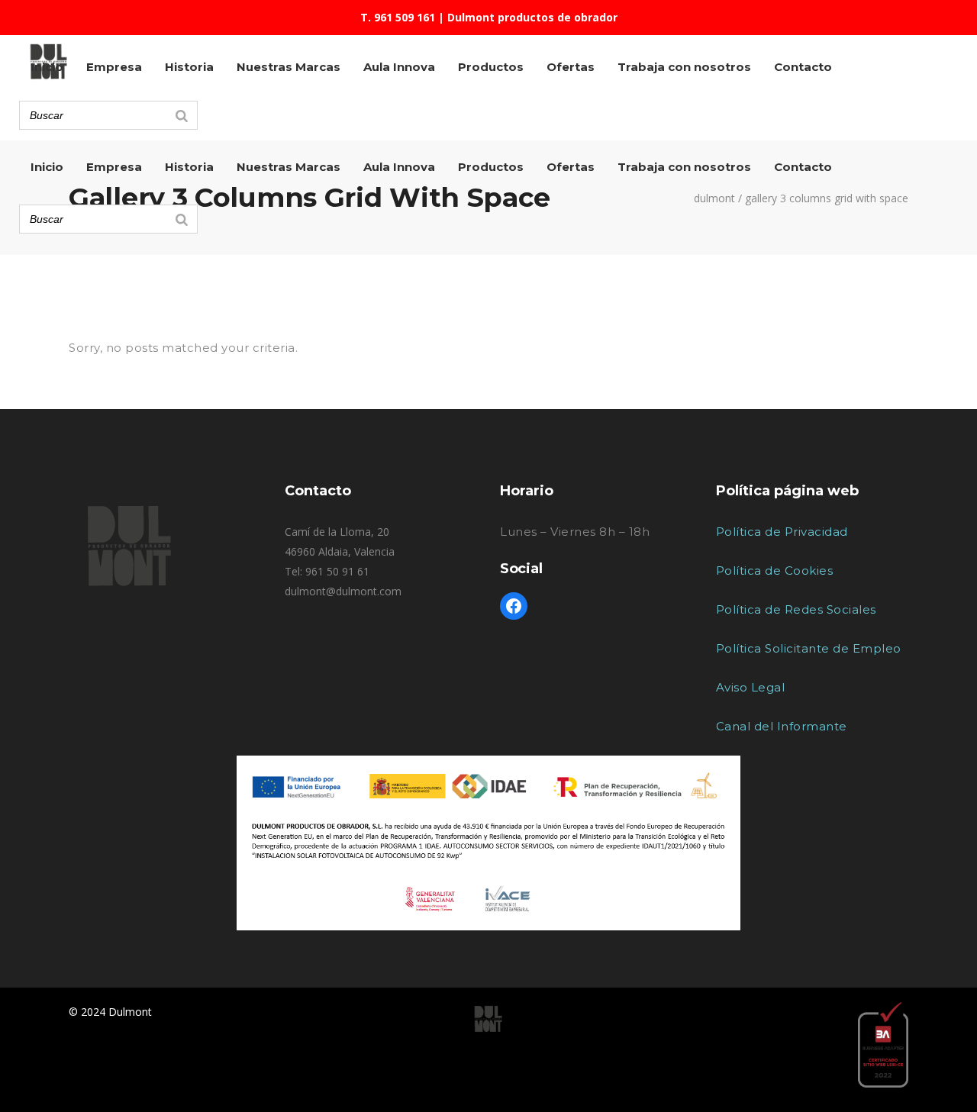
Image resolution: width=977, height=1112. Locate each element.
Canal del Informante (781, 726)
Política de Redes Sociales (796, 609)
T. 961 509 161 (397, 17)
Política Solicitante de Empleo (808, 648)
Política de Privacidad (782, 531)
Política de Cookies (775, 570)
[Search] (181, 219)
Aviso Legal (750, 687)
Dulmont (714, 198)
